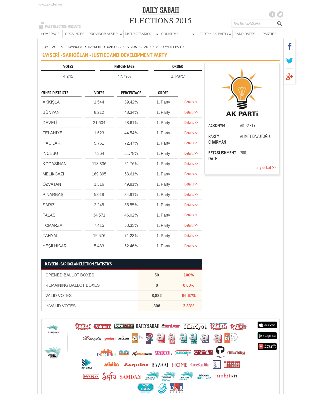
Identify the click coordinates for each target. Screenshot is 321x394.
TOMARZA (52, 225)
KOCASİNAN (55, 164)
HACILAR (51, 143)
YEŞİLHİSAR (55, 246)
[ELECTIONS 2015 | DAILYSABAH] (160, 11)
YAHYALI (51, 236)
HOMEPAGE (50, 34)
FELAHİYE (52, 133)
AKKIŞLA (51, 102)
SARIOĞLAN (116, 47)
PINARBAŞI (53, 194)
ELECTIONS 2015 (160, 20)
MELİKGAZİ (53, 174)
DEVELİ (50, 123)
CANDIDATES (244, 34)
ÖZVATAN (52, 184)
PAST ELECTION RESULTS (63, 26)
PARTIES (270, 34)
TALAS (49, 215)
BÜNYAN (51, 112)
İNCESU (50, 153)
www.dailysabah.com (50, 4)
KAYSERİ (95, 47)
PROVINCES (75, 34)
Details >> (191, 102)
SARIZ (49, 205)
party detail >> (265, 168)
